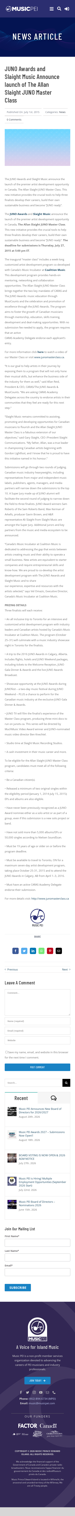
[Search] (59, 8)
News (62, 112)
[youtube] (40, 1392)
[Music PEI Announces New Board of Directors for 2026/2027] (12, 1109)
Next (65, 969)
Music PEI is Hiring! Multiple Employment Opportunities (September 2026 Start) (42, 1182)
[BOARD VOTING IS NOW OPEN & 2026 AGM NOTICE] (12, 1156)
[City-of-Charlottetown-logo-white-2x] (54, 1432)
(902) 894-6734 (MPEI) (42, 1398)
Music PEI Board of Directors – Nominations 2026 (37, 1203)
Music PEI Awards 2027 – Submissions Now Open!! (42, 1133)
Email (9, 1265)
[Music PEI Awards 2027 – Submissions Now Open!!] (12, 1133)
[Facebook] (16, 951)
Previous (12, 969)
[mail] (47, 1392)
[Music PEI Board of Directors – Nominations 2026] (12, 1202)
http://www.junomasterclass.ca (50, 898)
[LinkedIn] (33, 951)
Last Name (12, 1250)
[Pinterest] (50, 951)
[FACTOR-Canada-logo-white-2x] (37, 1425)
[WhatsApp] (41, 951)
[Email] (59, 951)
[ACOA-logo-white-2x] (20, 1434)
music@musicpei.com (42, 1403)
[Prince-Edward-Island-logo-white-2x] (37, 1432)
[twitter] (27, 1392)
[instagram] (34, 1392)
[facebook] (20, 1392)
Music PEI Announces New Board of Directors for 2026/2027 (40, 1110)
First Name (12, 1236)
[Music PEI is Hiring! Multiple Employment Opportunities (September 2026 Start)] (12, 1179)
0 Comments (14, 119)
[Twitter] (24, 951)
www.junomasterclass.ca (49, 357)
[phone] (54, 1392)
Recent (21, 1098)
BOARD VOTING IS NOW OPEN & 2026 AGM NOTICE (42, 1156)
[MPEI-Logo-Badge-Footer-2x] (37, 1318)
